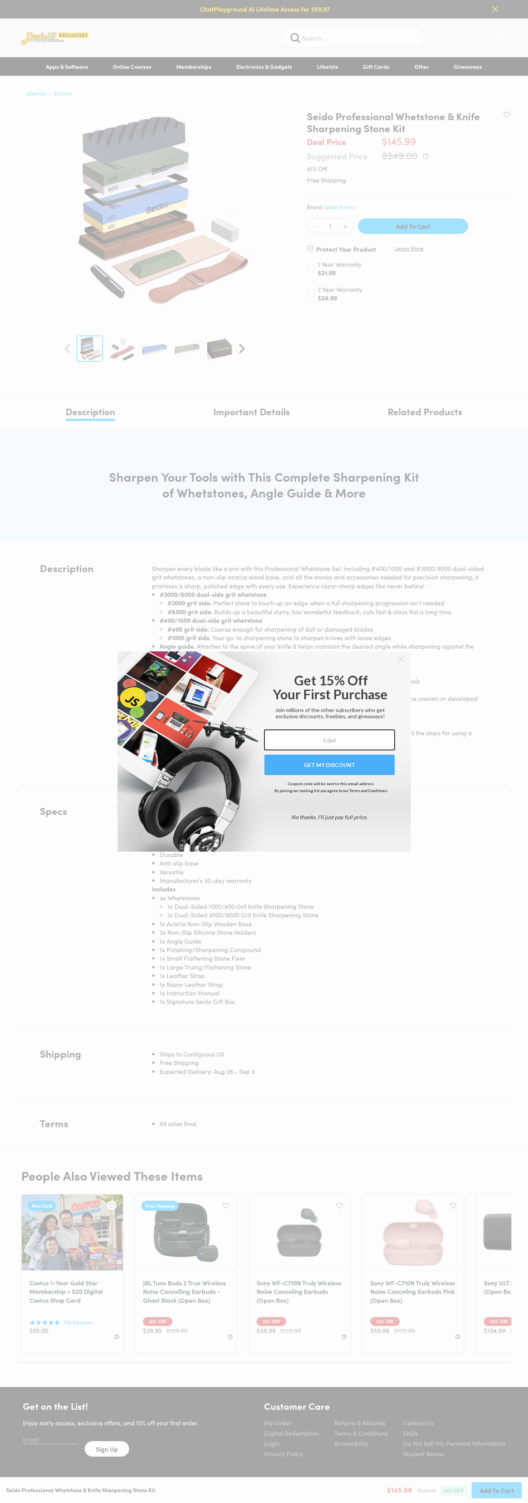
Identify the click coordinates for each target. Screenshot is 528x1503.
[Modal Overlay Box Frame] (264, 751)
